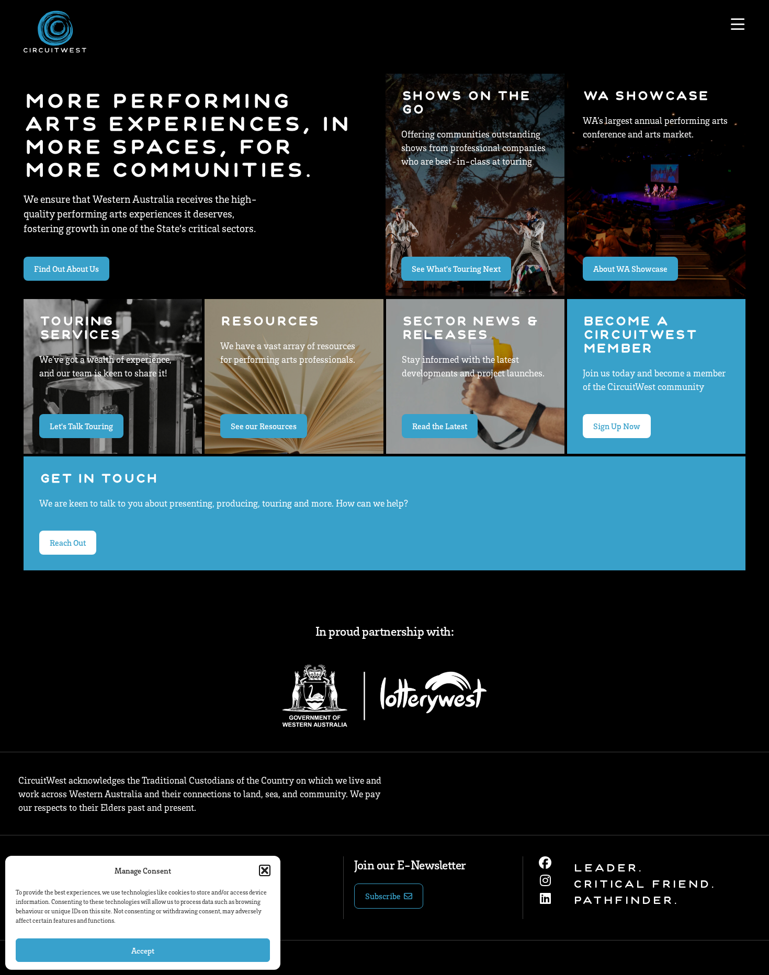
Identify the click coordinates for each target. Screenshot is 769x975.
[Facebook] (545, 862)
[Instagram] (545, 880)
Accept (142, 950)
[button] (264, 870)
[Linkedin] (545, 898)
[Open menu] (737, 24)
